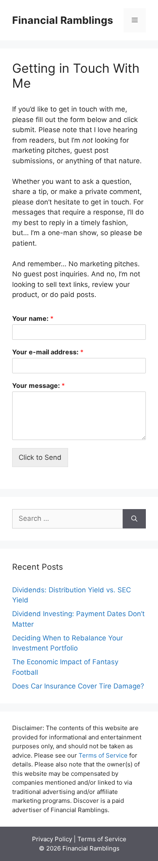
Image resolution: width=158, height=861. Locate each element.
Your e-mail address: (47, 352)
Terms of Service (103, 755)
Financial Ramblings (62, 20)
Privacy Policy (52, 839)
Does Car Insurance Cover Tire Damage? (78, 686)
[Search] (134, 518)
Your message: (38, 385)
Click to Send (40, 457)
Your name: (32, 318)
